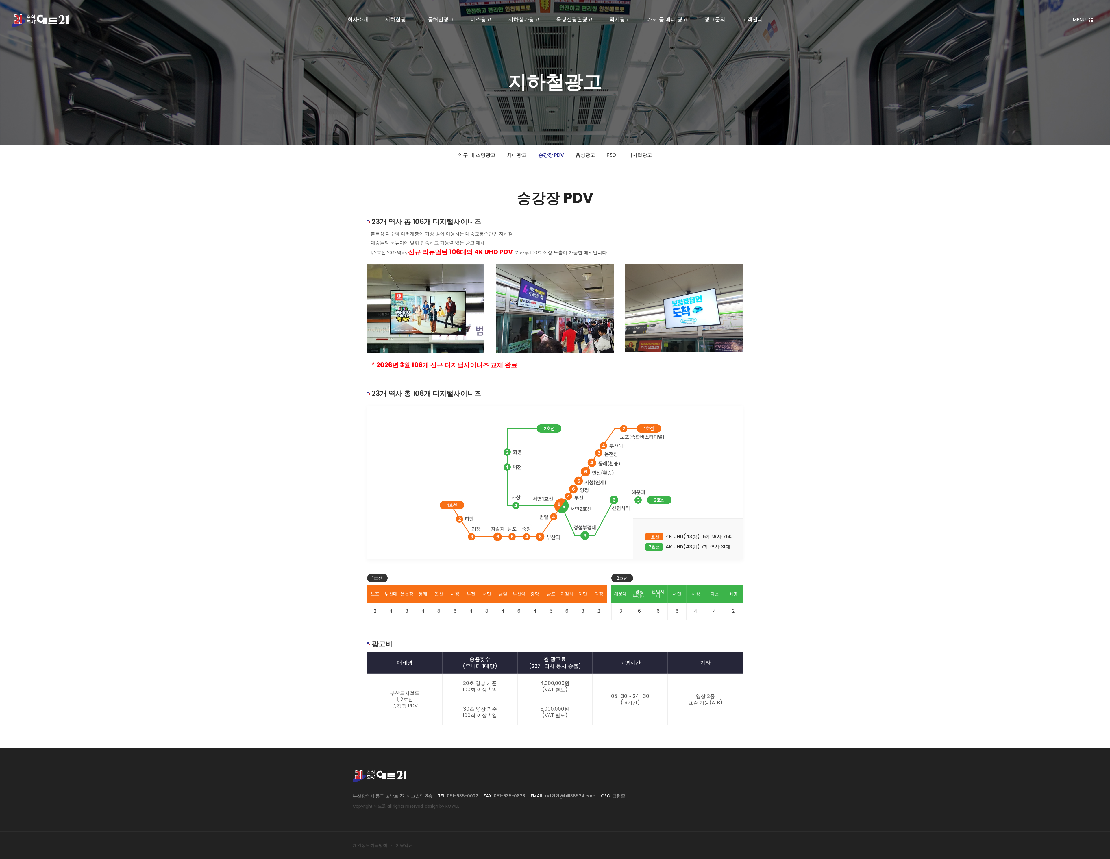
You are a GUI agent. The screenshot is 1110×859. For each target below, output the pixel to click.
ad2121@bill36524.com (570, 796)
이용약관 (404, 845)
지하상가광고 (523, 19)
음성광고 (585, 155)
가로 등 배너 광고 (667, 19)
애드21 (40, 20)
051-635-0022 (462, 796)
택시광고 (619, 19)
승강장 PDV (551, 155)
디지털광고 (640, 155)
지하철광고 (398, 19)
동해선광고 (441, 19)
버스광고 (481, 19)
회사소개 (357, 19)
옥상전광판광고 (574, 19)
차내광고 (517, 155)
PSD (611, 155)
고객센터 (752, 19)
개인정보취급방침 (370, 845)
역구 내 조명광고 (476, 155)
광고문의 (714, 19)
